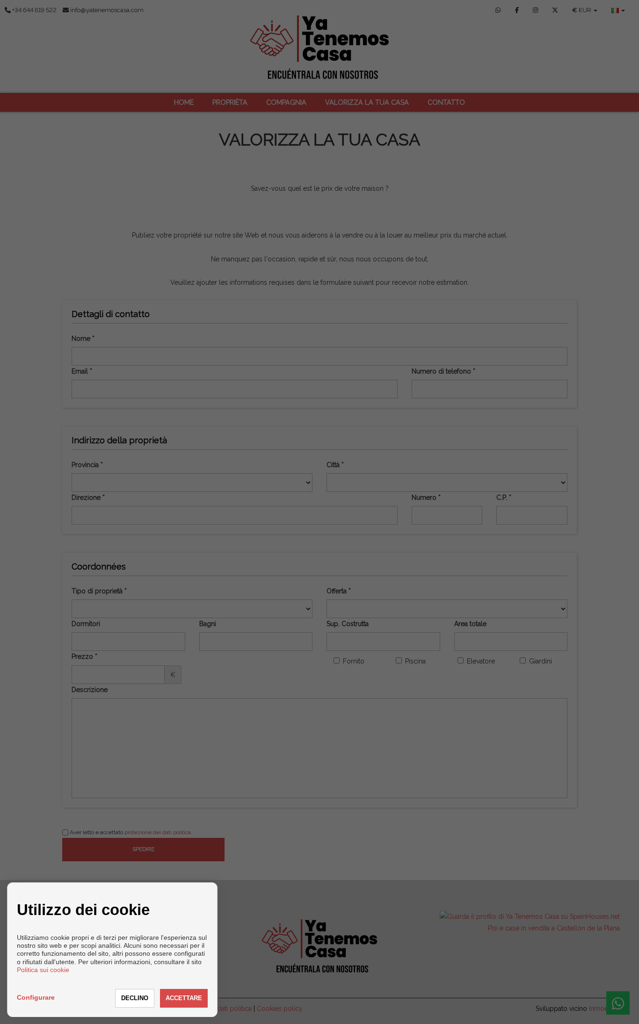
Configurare (36, 997)
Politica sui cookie (43, 970)
